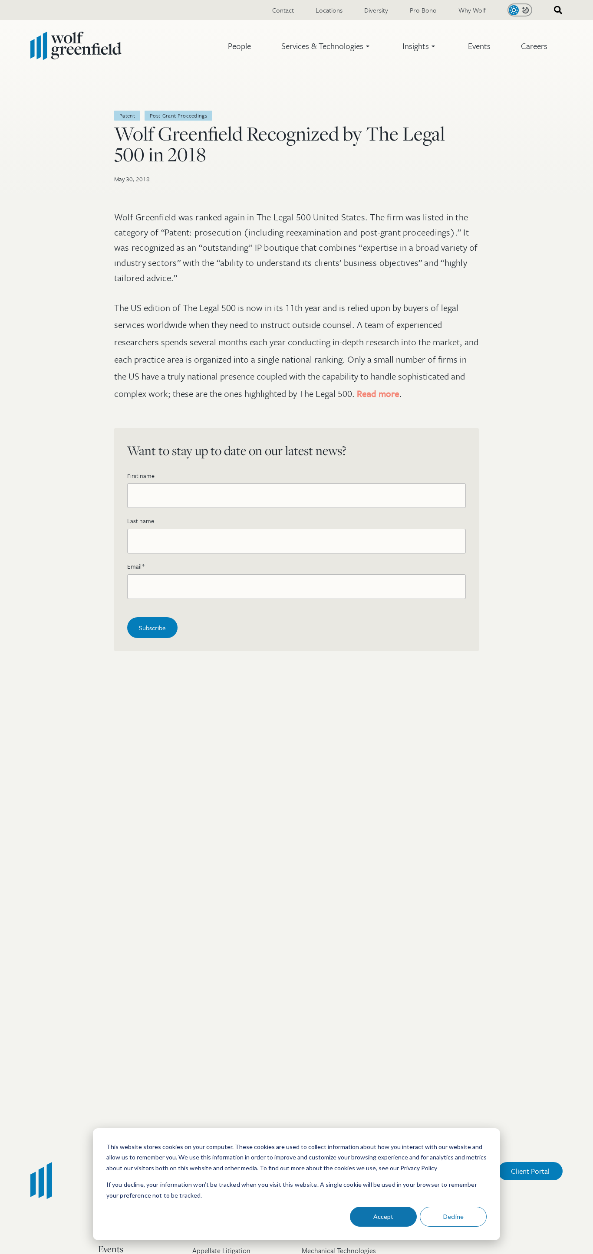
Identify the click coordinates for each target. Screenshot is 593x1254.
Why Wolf (472, 10)
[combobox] (555, 10)
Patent (127, 115)
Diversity (376, 10)
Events (479, 46)
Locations (329, 10)
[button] (326, 46)
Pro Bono (423, 10)
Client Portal (530, 1171)
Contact (283, 10)
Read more (378, 393)
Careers (534, 46)
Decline (453, 1216)
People (239, 46)
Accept (383, 1216)
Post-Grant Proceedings (178, 115)
